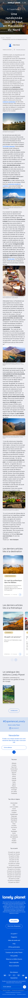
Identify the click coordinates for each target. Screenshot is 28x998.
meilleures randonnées (9, 102)
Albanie (14, 763)
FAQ (14, 944)
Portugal (14, 789)
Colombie (14, 771)
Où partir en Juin (14, 861)
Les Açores (14, 835)
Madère (14, 840)
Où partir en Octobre (14, 869)
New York (14, 822)
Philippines (14, 787)
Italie (14, 782)
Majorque (14, 816)
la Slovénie (11, 259)
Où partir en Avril (14, 858)
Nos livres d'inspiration (14, 926)
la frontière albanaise (9, 146)
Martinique (14, 818)
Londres (14, 812)
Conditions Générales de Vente (8, 994)
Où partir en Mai (14, 859)
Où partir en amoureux (14, 876)
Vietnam (14, 842)
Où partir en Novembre (14, 871)
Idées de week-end (14, 940)
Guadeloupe (14, 814)
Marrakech (14, 820)
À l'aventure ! (14, 9)
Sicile (14, 833)
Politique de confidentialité (18, 990)
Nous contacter (14, 966)
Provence (14, 827)
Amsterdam (14, 803)
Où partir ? (14, 933)
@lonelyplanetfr (15, 728)
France (14, 774)
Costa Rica (14, 769)
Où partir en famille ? (14, 880)
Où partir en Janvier (14, 852)
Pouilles (14, 825)
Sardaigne (14, 831)
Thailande (14, 793)
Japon (14, 784)
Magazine (8, 37)
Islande (14, 780)
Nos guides (14, 920)
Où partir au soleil (14, 878)
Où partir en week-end (14, 875)
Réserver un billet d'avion (14, 959)
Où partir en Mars (14, 856)
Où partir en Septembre (14, 867)
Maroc (14, 786)
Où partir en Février (14, 854)
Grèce (14, 776)
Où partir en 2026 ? (14, 882)
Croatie (14, 765)
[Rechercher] (22, 2)
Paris (14, 823)
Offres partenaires (14, 947)
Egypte (14, 772)
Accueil (2, 37)
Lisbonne (14, 810)
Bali (14, 805)
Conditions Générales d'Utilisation (13, 992)
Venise (14, 839)
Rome (14, 829)
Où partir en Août (14, 865)
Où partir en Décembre (14, 873)
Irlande (14, 778)
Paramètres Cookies (21, 994)
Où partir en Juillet (14, 863)
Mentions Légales (6, 990)
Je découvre (14, 710)
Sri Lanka (14, 791)
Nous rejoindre (14, 962)
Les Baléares (14, 837)
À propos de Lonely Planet (14, 952)
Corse (14, 808)
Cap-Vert (14, 767)
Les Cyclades (14, 807)
